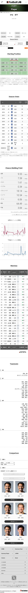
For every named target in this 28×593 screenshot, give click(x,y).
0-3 (15, 292)
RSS (26, 48)
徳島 (10, 276)
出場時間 (22, 272)
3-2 (15, 343)
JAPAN (16, 553)
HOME (1, 12)
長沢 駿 (25, 439)
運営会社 (20, 581)
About (16, 558)
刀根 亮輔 (24, 395)
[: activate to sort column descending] (2, 102)
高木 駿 (25, 373)
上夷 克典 (24, 392)
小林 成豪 (24, 416)
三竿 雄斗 (24, 383)
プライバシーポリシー (13, 581)
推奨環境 (7, 581)
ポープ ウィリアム (22, 375)
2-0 (15, 318)
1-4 (15, 315)
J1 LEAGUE (3, 562)
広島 (10, 315)
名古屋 (9, 292)
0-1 (15, 284)
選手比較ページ (14, 499)
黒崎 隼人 (24, 394)
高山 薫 (25, 414)
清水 (10, 302)
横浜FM (9, 307)
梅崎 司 (25, 417)
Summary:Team (19, 549)
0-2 (15, 287)
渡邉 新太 (24, 436)
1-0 (15, 305)
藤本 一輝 (24, 438)
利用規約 (3, 581)
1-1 (15, 276)
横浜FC (9, 279)
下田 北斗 (24, 410)
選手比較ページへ (14, 478)
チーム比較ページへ (14, 474)
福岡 (10, 333)
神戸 (10, 289)
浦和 (10, 297)
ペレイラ (25, 421)
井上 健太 (24, 412)
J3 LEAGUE (3, 567)
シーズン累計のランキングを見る (19, 214)
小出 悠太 (24, 390)
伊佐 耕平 (24, 434)
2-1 (15, 279)
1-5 (15, 307)
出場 (20, 102)
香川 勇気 (24, 381)
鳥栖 (10, 320)
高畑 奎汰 (24, 423)
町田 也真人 (24, 407)
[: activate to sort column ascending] (6, 102)
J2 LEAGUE (3, 564)
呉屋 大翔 (24, 441)
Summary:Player (5, 553)
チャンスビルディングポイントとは (19, 212)
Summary (3, 570)
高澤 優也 (24, 433)
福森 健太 (24, 387)
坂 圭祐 (25, 385)
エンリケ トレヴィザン (21, 388)
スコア (14, 272)
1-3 (15, 312)
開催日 (5, 272)
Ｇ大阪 (9, 336)
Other (2, 573)
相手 (9, 272)
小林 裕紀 (24, 404)
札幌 (10, 310)
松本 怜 (25, 405)
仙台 (10, 328)
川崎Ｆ (9, 287)
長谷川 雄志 (24, 426)
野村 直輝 (24, 409)
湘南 (10, 318)
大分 (15, 106)
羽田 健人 (24, 397)
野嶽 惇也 (24, 419)
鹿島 (10, 299)
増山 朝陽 (24, 424)
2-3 (15, 297)
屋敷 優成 (24, 443)
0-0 (15, 299)
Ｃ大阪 (9, 284)
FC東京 (9, 281)
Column (3, 558)
